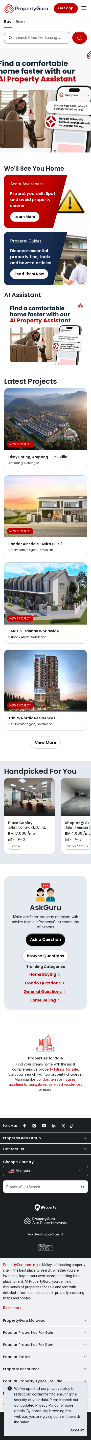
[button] (46, 743)
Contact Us (13, 1148)
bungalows (38, 1084)
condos (42, 1079)
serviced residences (65, 1084)
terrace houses (63, 1079)
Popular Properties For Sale (28, 1332)
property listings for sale (58, 1069)
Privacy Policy (46, 1405)
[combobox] (42, 37)
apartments (18, 1084)
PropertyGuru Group (22, 1138)
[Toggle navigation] (84, 8)
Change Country (18, 1161)
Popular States (16, 1356)
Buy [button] (8, 22)
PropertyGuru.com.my (20, 1265)
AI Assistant (45, 333)
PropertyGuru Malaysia (24, 1320)
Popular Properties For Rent (28, 1344)
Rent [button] (20, 22)
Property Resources (21, 1368)
